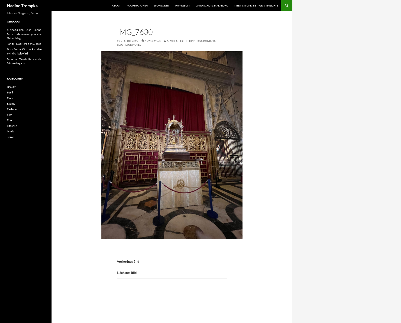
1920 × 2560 (153, 41)
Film (9, 114)
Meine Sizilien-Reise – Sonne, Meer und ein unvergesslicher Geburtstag (25, 34)
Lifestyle (12, 126)
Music (10, 131)
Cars (10, 98)
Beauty (11, 87)
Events (11, 103)
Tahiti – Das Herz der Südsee (24, 43)
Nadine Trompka (22, 5)
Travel (10, 137)
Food (10, 120)
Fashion (12, 109)
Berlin (10, 92)
